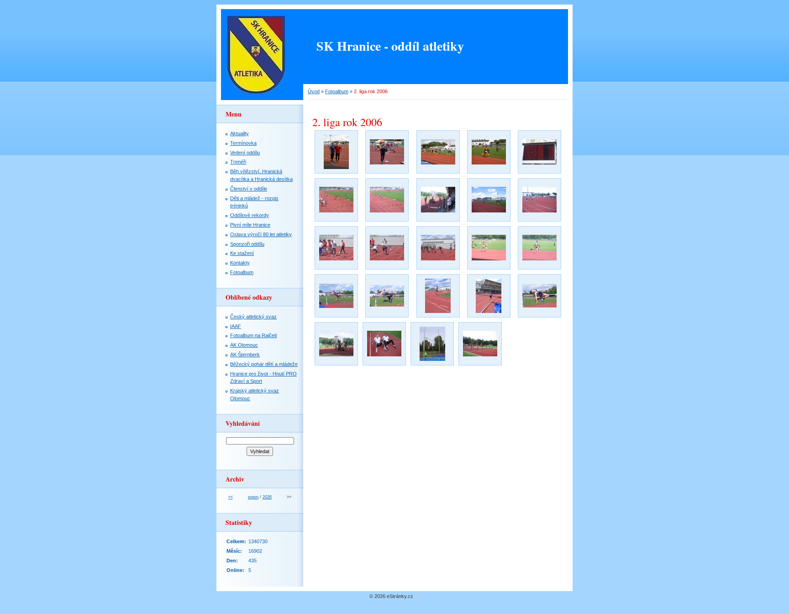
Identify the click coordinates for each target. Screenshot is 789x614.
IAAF (235, 326)
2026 (267, 497)
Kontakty (240, 262)
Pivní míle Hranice (250, 225)
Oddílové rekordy (249, 215)
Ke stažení (242, 253)
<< (230, 497)
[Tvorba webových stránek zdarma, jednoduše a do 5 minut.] (416, 597)
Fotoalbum (336, 91)
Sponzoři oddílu (247, 244)
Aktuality (239, 133)
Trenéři (238, 161)
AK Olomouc (244, 345)
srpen (253, 497)
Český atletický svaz (253, 316)
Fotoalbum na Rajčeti (253, 335)
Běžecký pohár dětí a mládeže (264, 364)
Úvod (314, 91)
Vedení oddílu (245, 152)
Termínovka (243, 143)
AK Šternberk (245, 354)
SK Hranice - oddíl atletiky (390, 46)
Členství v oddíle (248, 188)
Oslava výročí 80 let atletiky (261, 234)
